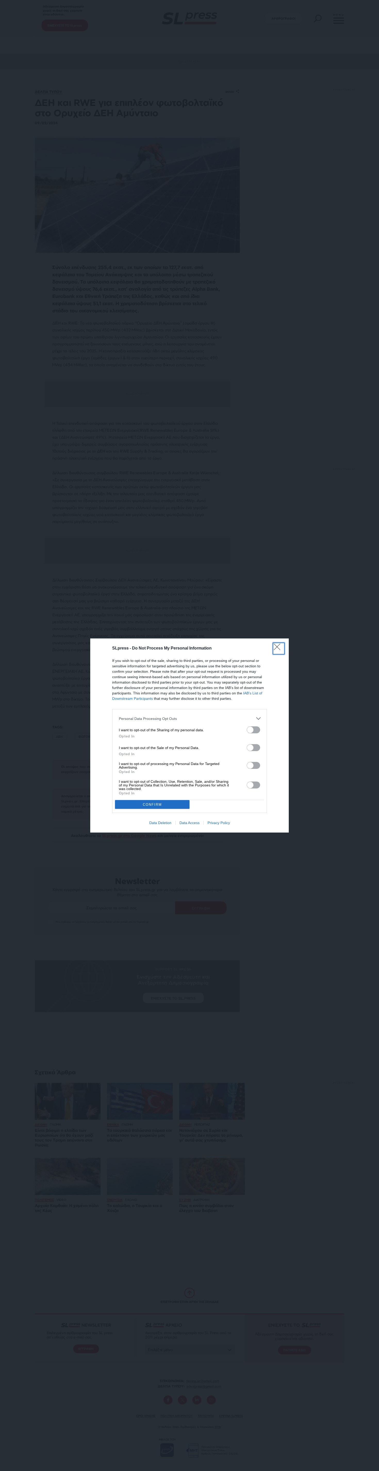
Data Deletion (160, 823)
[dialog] (189, 735)
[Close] (279, 648)
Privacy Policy (219, 823)
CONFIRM (152, 805)
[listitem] (189, 718)
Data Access (189, 823)
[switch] (253, 729)
